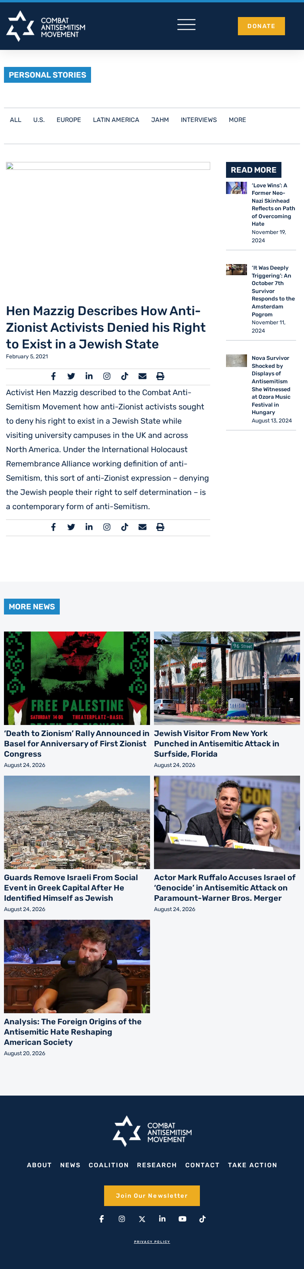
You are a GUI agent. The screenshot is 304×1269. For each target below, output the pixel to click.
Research (157, 1165)
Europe (69, 120)
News (70, 1165)
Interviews (199, 120)
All (15, 120)
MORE (237, 120)
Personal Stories (47, 75)
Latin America (116, 120)
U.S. (39, 120)
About (39, 1165)
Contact (202, 1165)
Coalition (109, 1165)
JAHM (160, 120)
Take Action (252, 1165)
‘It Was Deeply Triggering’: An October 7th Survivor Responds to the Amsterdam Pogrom (273, 291)
